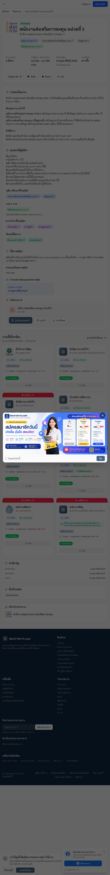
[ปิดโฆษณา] (102, 415)
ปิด (100, 458)
